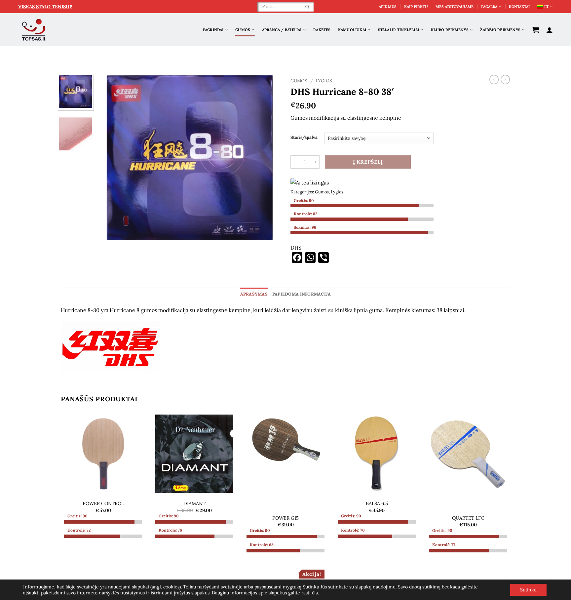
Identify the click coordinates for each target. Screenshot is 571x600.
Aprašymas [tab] (254, 294)
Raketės (322, 29)
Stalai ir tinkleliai (398, 29)
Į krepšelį (368, 161)
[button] (535, 29)
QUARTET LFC (468, 518)
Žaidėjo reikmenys (500, 29)
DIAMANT (194, 503)
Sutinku (528, 590)
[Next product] (494, 79)
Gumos (242, 29)
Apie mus (388, 6)
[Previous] (110, 157)
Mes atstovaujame (455, 6)
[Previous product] (505, 79)
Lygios (324, 81)
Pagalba (489, 6)
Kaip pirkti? (416, 6)
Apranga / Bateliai (282, 29)
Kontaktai (519, 6)
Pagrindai (213, 29)
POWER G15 (285, 518)
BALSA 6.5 (377, 503)
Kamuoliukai (352, 29)
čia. (315, 593)
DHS (295, 247)
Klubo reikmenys (450, 29)
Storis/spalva (304, 137)
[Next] (269, 157)
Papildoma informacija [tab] (301, 294)
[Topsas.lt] (34, 30)
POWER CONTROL (103, 503)
